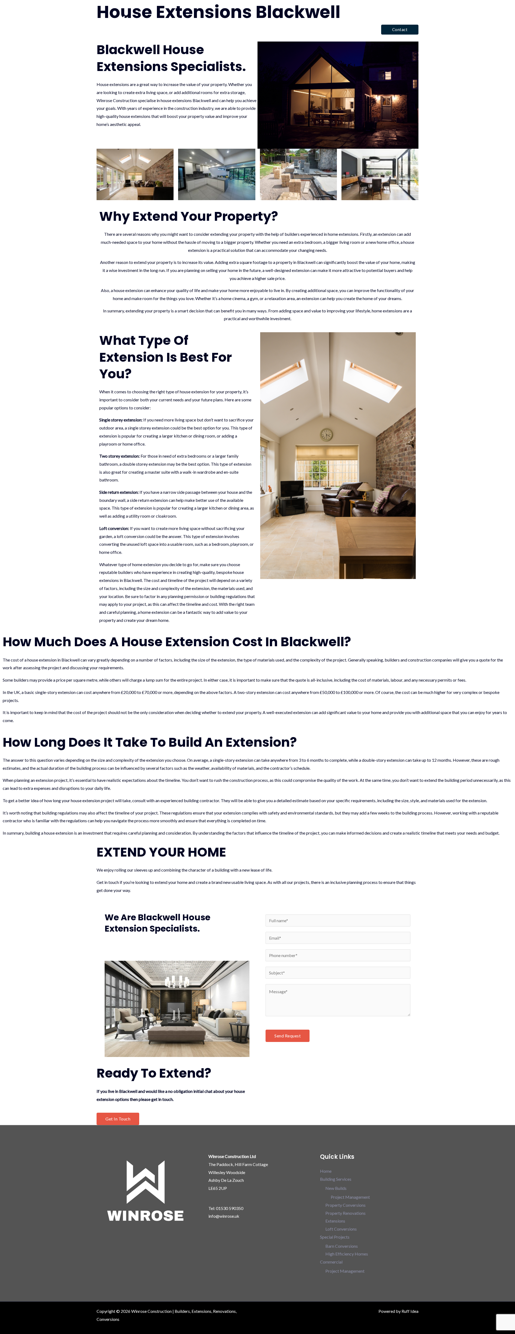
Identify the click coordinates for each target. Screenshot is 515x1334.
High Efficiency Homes (346, 1253)
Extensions (335, 1220)
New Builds (336, 1188)
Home (240, 29)
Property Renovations (345, 1213)
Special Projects (315, 29)
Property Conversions (345, 1205)
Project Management (350, 1197)
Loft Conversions (341, 1228)
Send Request (287, 1035)
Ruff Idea (410, 1311)
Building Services (270, 29)
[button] (400, 30)
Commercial (355, 29)
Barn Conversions (341, 1246)
